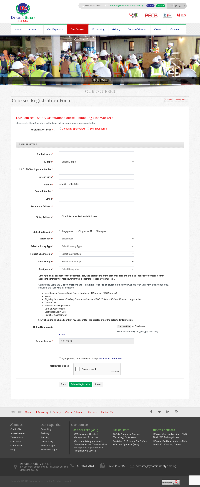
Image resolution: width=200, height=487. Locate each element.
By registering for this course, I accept (79, 358)
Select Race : (47, 238)
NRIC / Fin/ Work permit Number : (36, 169)
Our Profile (15, 429)
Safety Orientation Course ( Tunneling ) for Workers (126, 436)
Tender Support (48, 445)
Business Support (49, 449)
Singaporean (67, 231)
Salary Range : (46, 261)
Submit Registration (80, 384)
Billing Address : (45, 217)
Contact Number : (44, 191)
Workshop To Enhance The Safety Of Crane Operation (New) (130, 443)
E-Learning (98, 29)
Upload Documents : (43, 327)
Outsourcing (47, 441)
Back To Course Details (177, 100)
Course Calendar (137, 29)
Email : (50, 199)
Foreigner (102, 231)
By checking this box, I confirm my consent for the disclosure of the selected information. (87, 320)
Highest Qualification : (42, 254)
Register (160, 6)
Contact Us (176, 29)
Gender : (49, 184)
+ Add (62, 334)
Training (45, 433)
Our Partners (16, 445)
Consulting (46, 429)
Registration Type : (42, 129)
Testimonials (16, 437)
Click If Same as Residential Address (79, 216)
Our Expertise (55, 29)
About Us (34, 29)
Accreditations (17, 433)
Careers (158, 29)
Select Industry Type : (42, 246)
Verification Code (59, 366)
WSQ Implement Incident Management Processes (86, 436)
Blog (12, 449)
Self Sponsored (98, 128)
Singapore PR (85, 231)
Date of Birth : (46, 177)
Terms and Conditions (110, 358)
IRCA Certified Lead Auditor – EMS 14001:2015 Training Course (170, 443)
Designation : (46, 269)
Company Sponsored (73, 128)
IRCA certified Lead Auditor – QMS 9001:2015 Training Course (170, 436)
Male (63, 184)
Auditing (45, 437)
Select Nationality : (43, 232)
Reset (98, 384)
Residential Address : (42, 206)
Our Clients (15, 441)
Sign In (150, 6)
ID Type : (49, 162)
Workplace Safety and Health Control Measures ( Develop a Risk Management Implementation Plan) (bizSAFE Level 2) (90, 446)
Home (18, 29)
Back (63, 384)
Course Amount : (44, 341)
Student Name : (45, 154)
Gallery (116, 29)
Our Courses (78, 29)
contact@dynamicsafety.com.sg (126, 5)
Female (75, 184)
